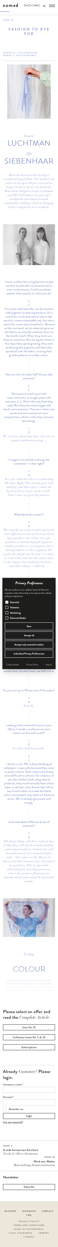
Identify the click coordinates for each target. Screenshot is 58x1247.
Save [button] (29, 626)
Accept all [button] (29, 635)
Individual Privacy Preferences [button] (29, 654)
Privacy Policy (32, 664)
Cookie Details (12, 664)
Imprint (49, 664)
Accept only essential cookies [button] (29, 644)
